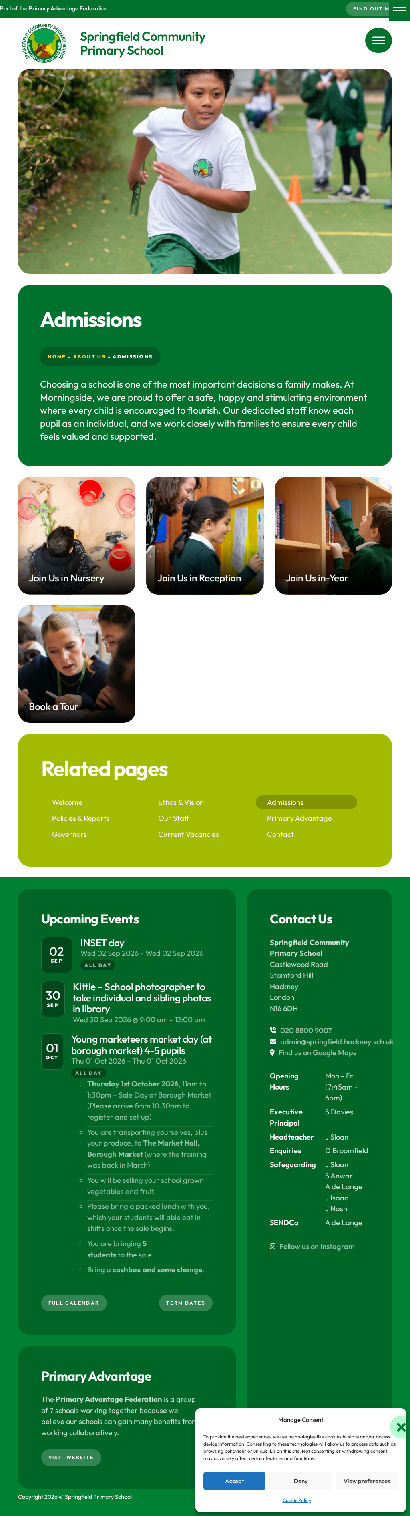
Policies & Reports (81, 818)
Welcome (67, 802)
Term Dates (185, 1303)
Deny (301, 1481)
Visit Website (71, 1457)
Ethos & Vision (181, 802)
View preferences (367, 1481)
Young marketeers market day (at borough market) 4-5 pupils (141, 1044)
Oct (52, 1057)
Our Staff (173, 818)
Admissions (285, 802)
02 (56, 951)
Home (57, 357)
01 (52, 1048)
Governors (69, 834)
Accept (234, 1481)
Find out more (378, 9)
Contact (280, 834)
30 (53, 995)
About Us (89, 357)
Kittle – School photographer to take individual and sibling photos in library (142, 997)
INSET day (102, 942)
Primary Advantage (299, 818)
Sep (57, 961)
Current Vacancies (188, 834)
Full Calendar (74, 1303)
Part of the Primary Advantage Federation (54, 8)
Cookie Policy (297, 1500)
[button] (399, 10)
